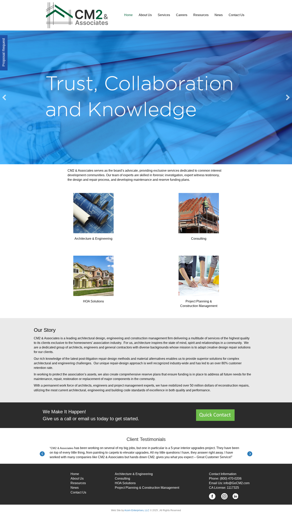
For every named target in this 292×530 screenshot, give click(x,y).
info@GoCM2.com (236, 483)
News (75, 487)
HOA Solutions (125, 483)
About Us (145, 15)
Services (164, 15)
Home (128, 15)
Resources (201, 15)
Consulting (122, 478)
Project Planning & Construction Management (147, 487)
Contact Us (236, 15)
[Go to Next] (249, 453)
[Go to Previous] (42, 453)
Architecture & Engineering (134, 474)
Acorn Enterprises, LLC (136, 510)
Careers (181, 15)
